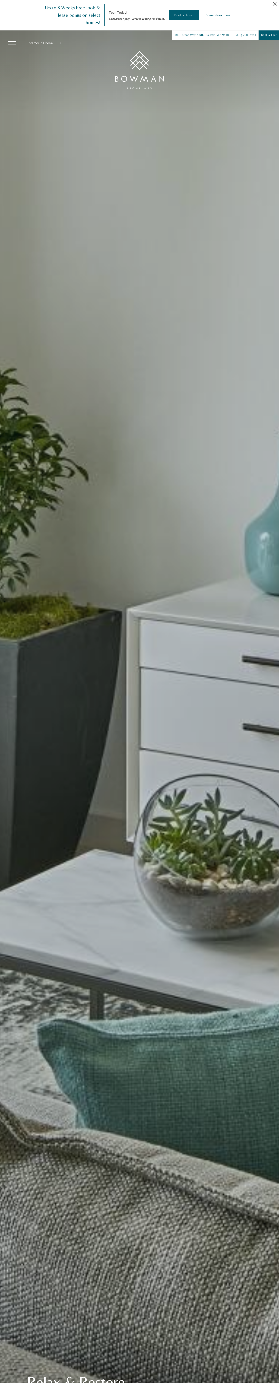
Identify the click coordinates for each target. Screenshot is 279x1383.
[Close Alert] (274, 5)
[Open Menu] (12, 43)
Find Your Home (39, 43)
